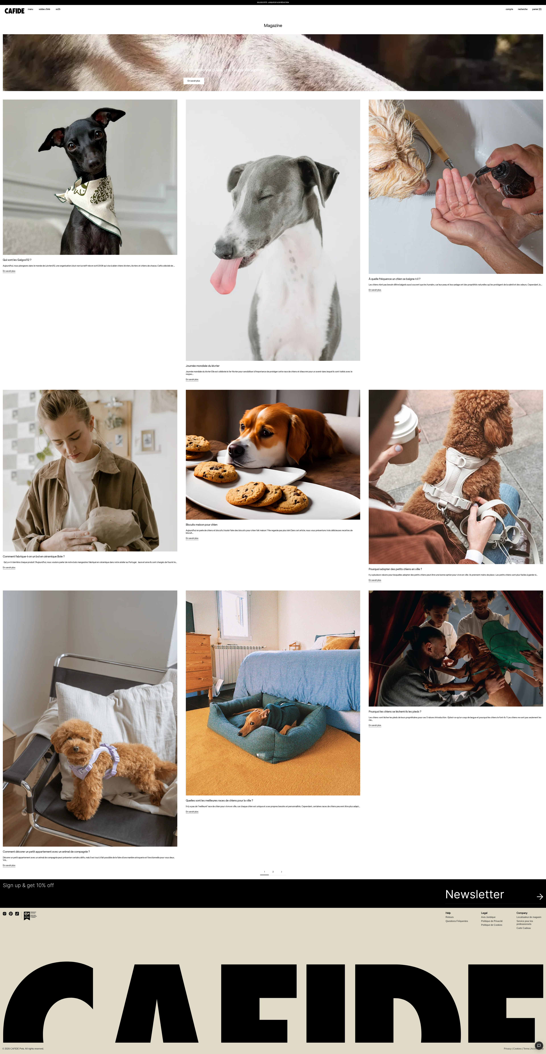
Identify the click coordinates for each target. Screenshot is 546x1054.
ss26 (58, 9)
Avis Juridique (488, 917)
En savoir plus (194, 81)
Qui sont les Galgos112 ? (17, 260)
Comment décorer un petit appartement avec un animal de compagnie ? (46, 851)
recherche (522, 9)
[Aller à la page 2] (281, 872)
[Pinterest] (11, 914)
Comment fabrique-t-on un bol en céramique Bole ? (34, 556)
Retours (450, 917)
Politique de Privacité (492, 921)
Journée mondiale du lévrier (203, 365)
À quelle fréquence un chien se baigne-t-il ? (394, 279)
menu (30, 9)
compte (509, 9)
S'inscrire (514, 1045)
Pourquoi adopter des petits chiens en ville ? (395, 569)
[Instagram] (4, 914)
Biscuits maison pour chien (201, 524)
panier (536, 9)
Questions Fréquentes (457, 921)
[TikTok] (17, 914)
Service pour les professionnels (525, 922)
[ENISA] (30, 916)
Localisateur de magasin (529, 917)
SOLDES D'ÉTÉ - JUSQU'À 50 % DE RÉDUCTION (273, 2)
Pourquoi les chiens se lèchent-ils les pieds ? (395, 711)
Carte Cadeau (524, 928)
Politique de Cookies (491, 925)
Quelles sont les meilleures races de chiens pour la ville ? (219, 800)
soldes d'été (44, 9)
